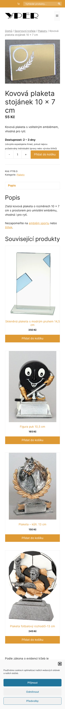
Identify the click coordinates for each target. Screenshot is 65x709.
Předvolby (32, 701)
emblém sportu (39, 223)
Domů (8, 31)
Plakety (42, 31)
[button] (60, 663)
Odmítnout (32, 691)
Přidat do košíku (45, 154)
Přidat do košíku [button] (32, 338)
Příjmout (33, 682)
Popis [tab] (12, 185)
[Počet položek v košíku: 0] (18, 3)
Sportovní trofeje (25, 31)
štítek (8, 227)
